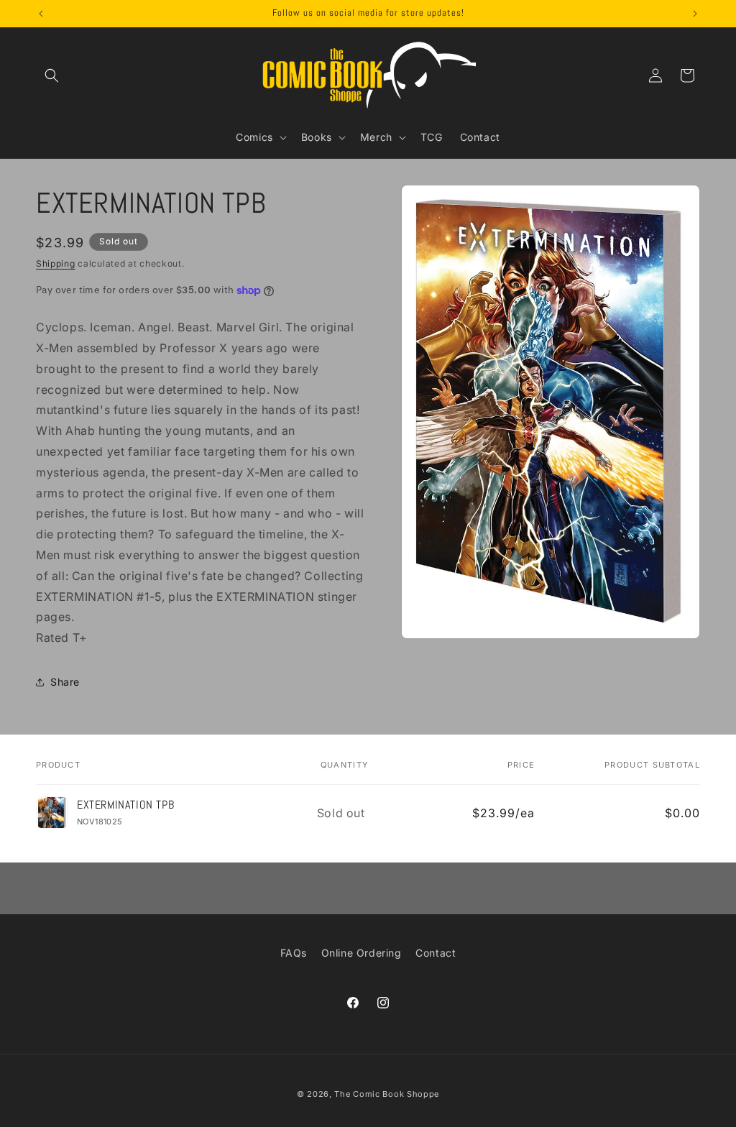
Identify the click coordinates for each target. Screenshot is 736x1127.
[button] (52, 75)
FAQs (293, 953)
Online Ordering (361, 953)
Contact (435, 953)
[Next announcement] (695, 13)
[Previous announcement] (41, 13)
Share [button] (65, 682)
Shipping (55, 263)
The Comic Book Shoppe (386, 1094)
